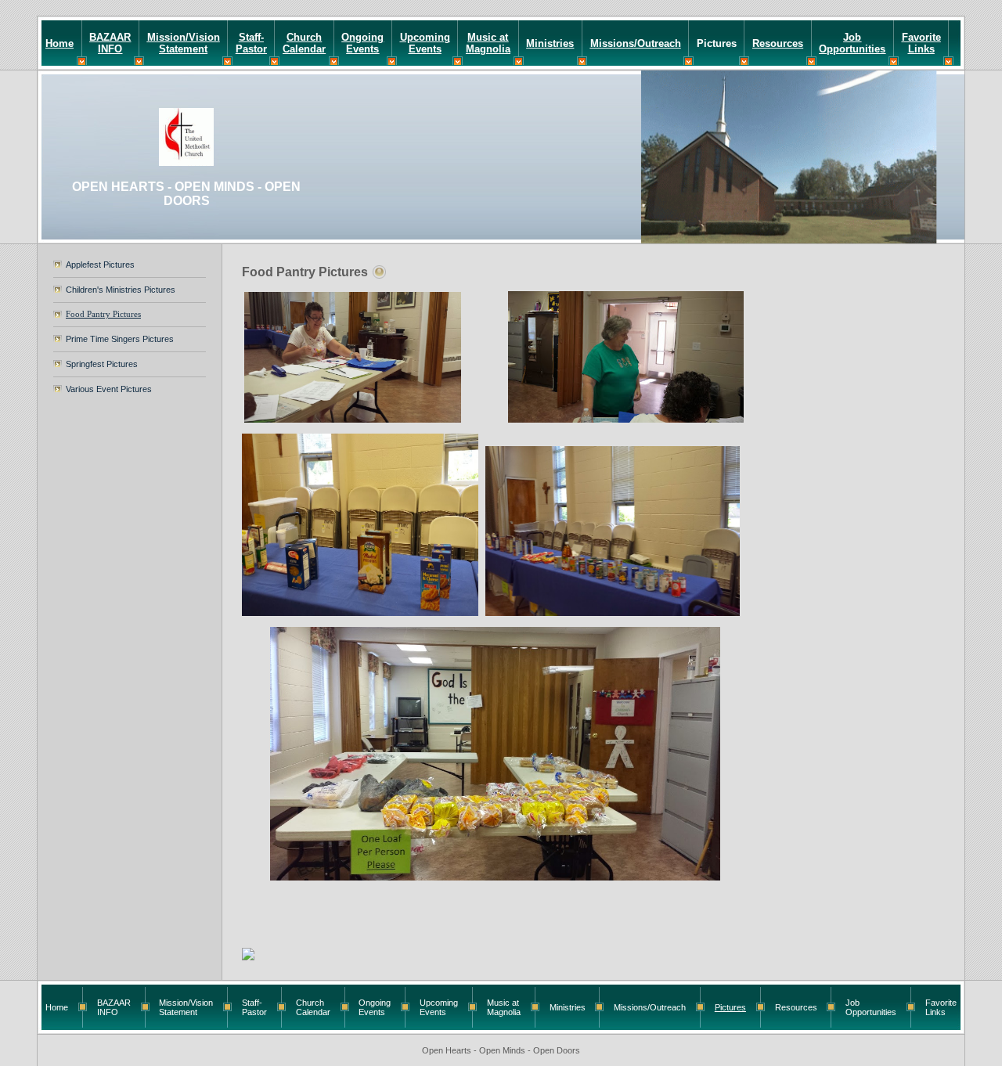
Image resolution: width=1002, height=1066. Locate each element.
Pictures (717, 43)
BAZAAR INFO (110, 43)
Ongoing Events (362, 43)
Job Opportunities (852, 43)
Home (59, 43)
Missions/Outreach (635, 43)
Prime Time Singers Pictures (120, 339)
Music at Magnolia (488, 43)
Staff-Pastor (251, 43)
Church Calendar (304, 43)
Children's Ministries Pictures (120, 289)
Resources (777, 43)
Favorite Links (921, 43)
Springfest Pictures (102, 364)
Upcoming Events (425, 43)
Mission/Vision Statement (183, 43)
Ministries (550, 43)
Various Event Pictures (109, 389)
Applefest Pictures (100, 264)
